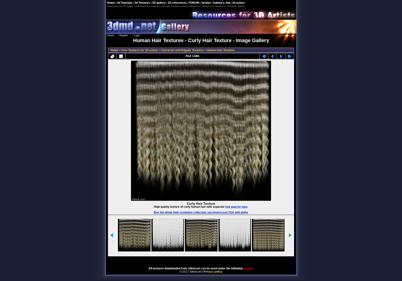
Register (123, 35)
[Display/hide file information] (121, 56)
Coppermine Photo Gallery (207, 260)
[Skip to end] (289, 56)
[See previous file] (272, 56)
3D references (177, 2)
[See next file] (281, 56)
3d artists (238, 2)
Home (111, 2)
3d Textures (142, 2)
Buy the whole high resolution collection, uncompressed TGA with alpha (201, 212)
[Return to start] (264, 56)
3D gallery (159, 2)
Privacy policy (213, 271)
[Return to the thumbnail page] (112, 56)
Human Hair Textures (221, 50)
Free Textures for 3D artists (139, 50)
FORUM (194, 2)
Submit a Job (221, 2)
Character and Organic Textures (182, 50)
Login (137, 35)
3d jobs (206, 2)
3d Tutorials (124, 2)
